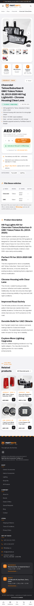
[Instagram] (3, 452)
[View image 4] (25, 51)
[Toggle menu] (3, 6)
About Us (5, 494)
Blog (4, 509)
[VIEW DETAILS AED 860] (8, 383)
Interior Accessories (8, 473)
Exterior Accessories (9, 469)
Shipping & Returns (8, 523)
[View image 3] (18, 51)
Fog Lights (14, 172)
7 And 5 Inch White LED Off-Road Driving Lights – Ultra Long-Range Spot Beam (9, 423)
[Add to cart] (13, 399)
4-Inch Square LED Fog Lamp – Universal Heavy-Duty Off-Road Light (25, 423)
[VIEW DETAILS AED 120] (25, 411)
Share (29, 80)
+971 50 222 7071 (22, 150)
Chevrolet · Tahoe (9, 80)
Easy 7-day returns (11, 165)
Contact (5, 513)
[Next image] (28, 33)
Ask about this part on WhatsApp (18, 146)
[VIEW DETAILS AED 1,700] (25, 383)
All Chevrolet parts (23, 371)
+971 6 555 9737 (9, 544)
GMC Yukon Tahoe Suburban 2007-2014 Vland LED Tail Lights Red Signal (9, 395)
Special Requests (8, 505)
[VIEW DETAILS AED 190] (8, 411)
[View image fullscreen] (17, 33)
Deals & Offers (7, 501)
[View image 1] (5, 51)
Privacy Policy (7, 530)
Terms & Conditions (8, 526)
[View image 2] (12, 51)
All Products (6, 484)
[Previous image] (5, 33)
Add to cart (24, 140)
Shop (8, 11)
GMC (4, 199)
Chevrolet (14, 11)
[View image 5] (5, 58)
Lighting (22, 172)
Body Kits (5, 480)
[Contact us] (3, 590)
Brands (5, 498)
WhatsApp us (7, 548)
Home (3, 11)
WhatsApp (19, 207)
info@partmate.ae (9, 552)
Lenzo (21, 597)
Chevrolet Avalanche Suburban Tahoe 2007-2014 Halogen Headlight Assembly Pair (25, 395)
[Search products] (31, 6)
